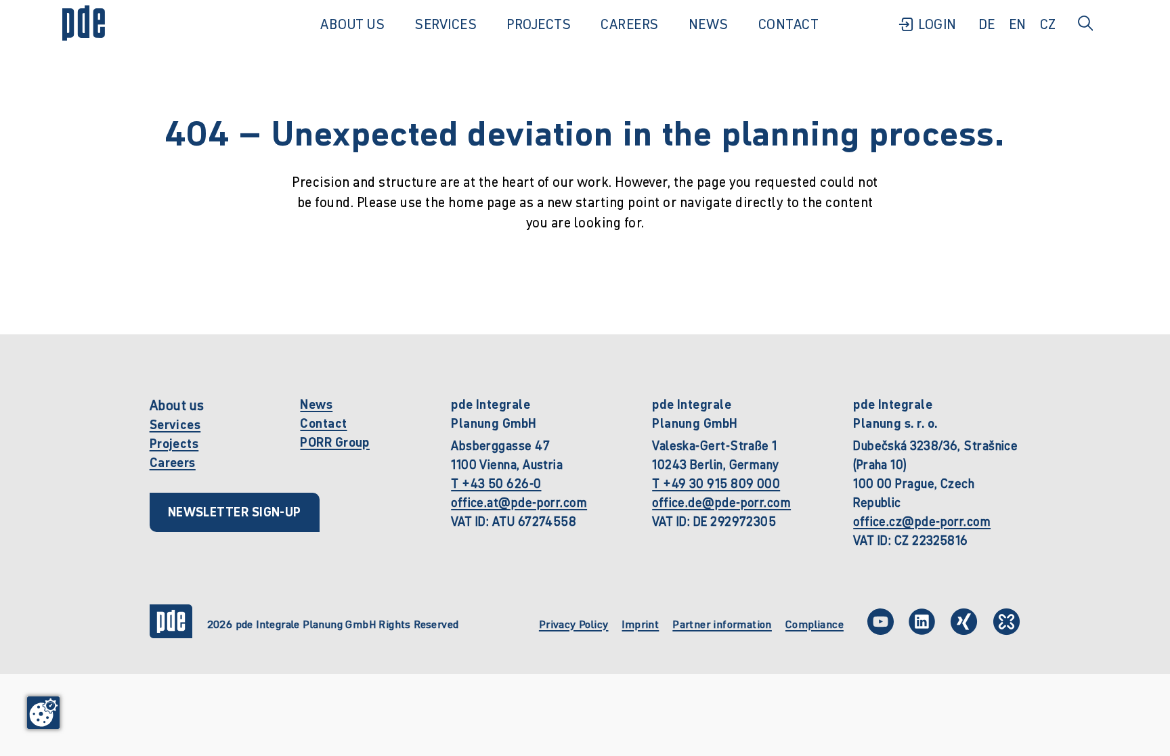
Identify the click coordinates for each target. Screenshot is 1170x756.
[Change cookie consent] (43, 712)
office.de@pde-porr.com (721, 502)
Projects (174, 443)
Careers (173, 462)
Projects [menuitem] (538, 24)
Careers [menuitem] (630, 24)
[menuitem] (926, 24)
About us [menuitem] (352, 24)
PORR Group (335, 442)
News (316, 404)
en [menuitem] (1017, 24)
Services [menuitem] (445, 24)
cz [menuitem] (1048, 24)
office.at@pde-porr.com (519, 502)
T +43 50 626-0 (496, 483)
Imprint (640, 624)
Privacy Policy (574, 624)
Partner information (722, 624)
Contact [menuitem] (788, 24)
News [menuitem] (709, 24)
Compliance (814, 624)
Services (175, 424)
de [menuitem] (986, 24)
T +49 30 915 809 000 (716, 483)
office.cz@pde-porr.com (922, 521)
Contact (323, 423)
